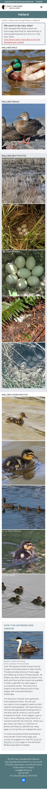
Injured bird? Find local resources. (19, 2)
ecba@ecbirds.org (23, 770)
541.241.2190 (23, 773)
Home (4, 20)
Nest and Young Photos (20, 20)
